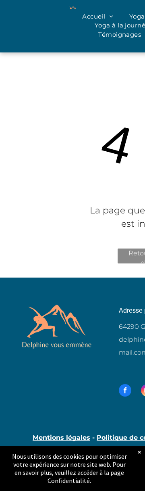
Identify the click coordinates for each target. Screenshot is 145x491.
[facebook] (125, 391)
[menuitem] (97, 16)
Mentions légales (61, 437)
